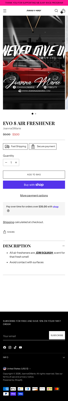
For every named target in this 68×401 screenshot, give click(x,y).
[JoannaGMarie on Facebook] (5, 348)
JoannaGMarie (12, 128)
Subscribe (57, 335)
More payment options (34, 195)
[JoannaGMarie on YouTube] (21, 348)
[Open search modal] (56, 10)
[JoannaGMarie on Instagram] (10, 348)
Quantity (8, 155)
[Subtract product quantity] (16, 162)
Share (11, 232)
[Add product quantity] (6, 162)
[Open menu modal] (4, 10)
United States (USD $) (17, 368)
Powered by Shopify (12, 380)
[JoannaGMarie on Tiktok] (15, 348)
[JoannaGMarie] (34, 10)
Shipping (8, 222)
